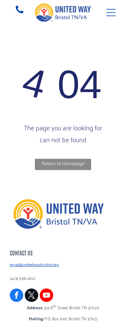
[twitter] (31, 295)
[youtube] (46, 295)
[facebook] (16, 295)
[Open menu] (111, 12)
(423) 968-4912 (22, 278)
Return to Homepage (63, 163)
